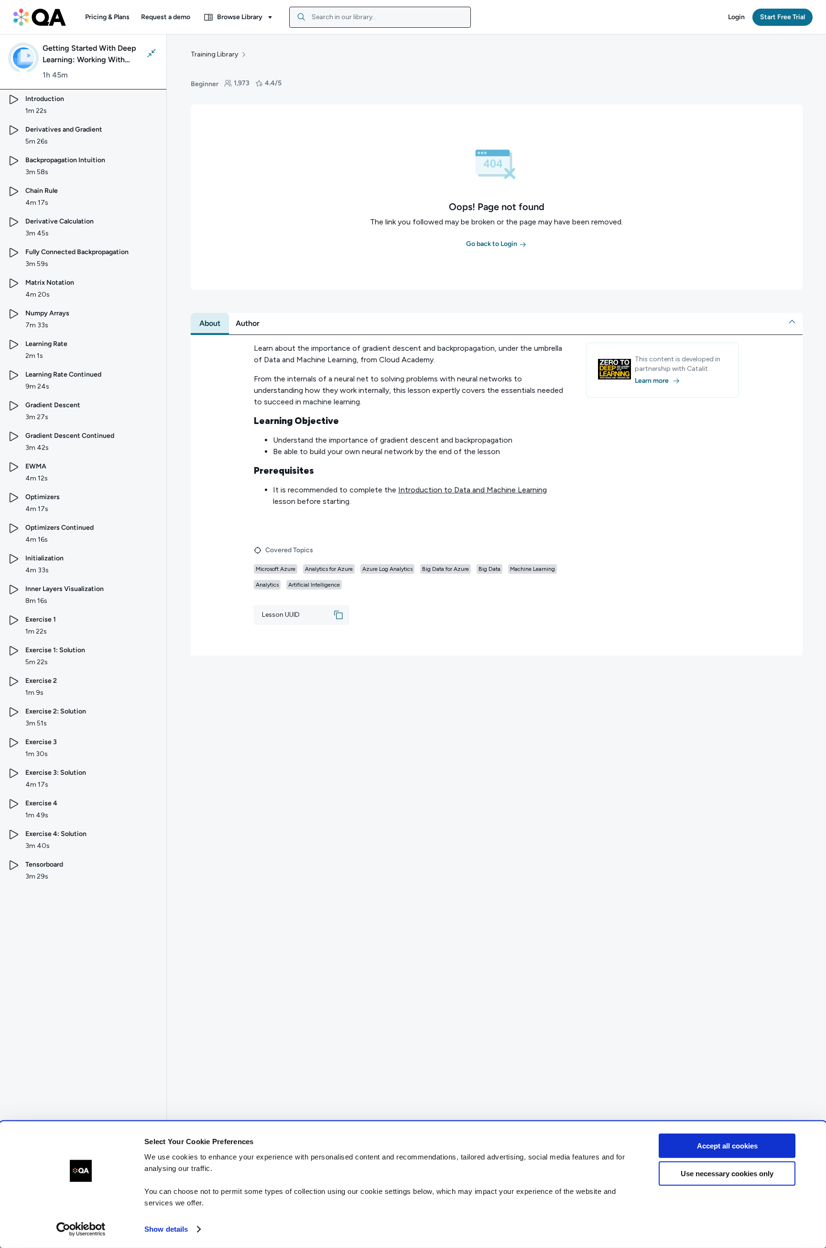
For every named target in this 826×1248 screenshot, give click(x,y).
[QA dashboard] (40, 17)
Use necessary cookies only (727, 1174)
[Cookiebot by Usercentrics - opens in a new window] (81, 1229)
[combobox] (380, 17)
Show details (166, 1229)
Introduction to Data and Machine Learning (472, 489)
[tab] (210, 323)
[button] (107, 17)
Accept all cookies (727, 1146)
